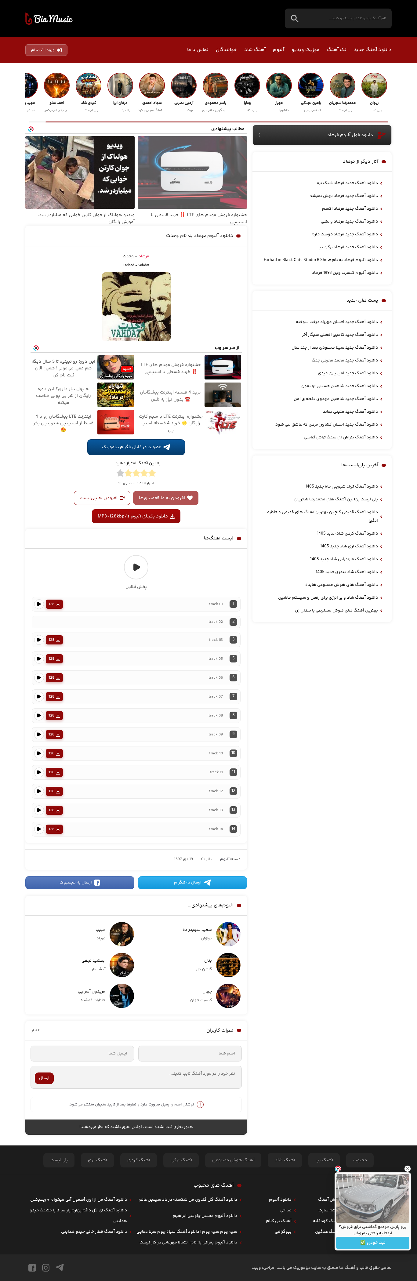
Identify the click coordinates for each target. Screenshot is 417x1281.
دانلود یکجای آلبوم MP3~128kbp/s (133, 516)
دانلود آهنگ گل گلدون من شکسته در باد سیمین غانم (188, 1199)
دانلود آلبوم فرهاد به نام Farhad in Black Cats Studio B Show (321, 260)
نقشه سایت (328, 1210)
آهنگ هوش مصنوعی (233, 1160)
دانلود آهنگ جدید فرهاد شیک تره (347, 183)
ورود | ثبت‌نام (43, 50)
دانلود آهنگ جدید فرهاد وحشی (349, 221)
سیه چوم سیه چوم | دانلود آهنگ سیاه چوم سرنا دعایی (186, 1231)
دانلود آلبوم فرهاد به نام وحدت (199, 236)
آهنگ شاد (255, 50)
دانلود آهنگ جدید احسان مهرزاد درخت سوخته (337, 322)
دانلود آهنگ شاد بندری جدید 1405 (347, 572)
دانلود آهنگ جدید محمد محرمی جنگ (345, 360)
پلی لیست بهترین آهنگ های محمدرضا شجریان (336, 499)
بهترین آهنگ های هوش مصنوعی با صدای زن (336, 610)
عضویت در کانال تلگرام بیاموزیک (131, 447)
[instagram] (45, 1268)
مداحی (286, 1210)
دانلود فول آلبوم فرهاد (350, 135)
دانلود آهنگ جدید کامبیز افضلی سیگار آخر (340, 335)
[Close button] (407, 1169)
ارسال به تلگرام (187, 882)
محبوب (360, 1160)
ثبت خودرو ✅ (373, 1242)
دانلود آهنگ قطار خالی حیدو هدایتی (94, 1231)
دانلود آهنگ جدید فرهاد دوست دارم (344, 234)
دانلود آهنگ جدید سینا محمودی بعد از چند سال (335, 347)
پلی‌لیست (59, 1160)
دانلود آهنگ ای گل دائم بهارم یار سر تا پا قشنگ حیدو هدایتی (78, 1216)
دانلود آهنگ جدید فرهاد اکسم (350, 208)
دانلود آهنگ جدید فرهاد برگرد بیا (348, 247)
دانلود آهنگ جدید (373, 50)
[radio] (152, 474)
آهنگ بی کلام (279, 1221)
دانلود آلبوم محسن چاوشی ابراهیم (205, 1216)
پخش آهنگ (328, 1199)
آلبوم (278, 50)
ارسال (44, 1078)
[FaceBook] (32, 1268)
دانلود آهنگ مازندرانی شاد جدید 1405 (344, 559)
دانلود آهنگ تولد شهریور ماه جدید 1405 (341, 486)
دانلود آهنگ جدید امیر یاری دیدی (348, 373)
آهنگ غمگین (327, 1231)
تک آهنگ (336, 50)
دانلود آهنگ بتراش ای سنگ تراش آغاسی (341, 437)
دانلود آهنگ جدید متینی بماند (350, 411)
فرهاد (144, 256)
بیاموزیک (49, 19)
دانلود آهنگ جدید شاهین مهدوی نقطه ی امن (336, 399)
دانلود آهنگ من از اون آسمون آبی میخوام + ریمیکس (78, 1199)
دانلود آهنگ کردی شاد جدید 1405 (347, 533)
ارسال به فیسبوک (76, 882)
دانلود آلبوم (280, 1199)
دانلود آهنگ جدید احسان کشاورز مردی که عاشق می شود (326, 424)
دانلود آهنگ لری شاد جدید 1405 (349, 546)
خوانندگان (226, 50)
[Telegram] (60, 1268)
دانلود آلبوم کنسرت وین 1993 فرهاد (345, 273)
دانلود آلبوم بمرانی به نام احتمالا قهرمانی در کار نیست (188, 1242)
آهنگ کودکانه (326, 1221)
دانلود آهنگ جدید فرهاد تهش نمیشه (344, 196)
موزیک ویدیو (306, 50)
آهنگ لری (97, 1160)
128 (51, 604)
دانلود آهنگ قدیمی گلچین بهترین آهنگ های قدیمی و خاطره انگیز (322, 516)
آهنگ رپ (324, 1160)
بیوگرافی (283, 1231)
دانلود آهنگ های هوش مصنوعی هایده (341, 585)
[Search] (295, 18)
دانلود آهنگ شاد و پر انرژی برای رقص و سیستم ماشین (328, 597)
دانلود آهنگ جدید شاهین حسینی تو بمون (339, 386)
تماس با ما (198, 50)
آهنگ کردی (138, 1160)
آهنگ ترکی (181, 1160)
